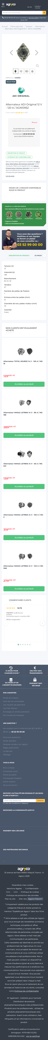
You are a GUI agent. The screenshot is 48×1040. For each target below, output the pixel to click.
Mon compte (8, 768)
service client (34, 18)
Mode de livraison (11, 698)
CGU (8, 892)
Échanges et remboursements (16, 712)
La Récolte (7, 751)
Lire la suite (10, 176)
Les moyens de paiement (14, 705)
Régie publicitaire (11, 748)
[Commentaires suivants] (42, 623)
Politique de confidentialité (26, 991)
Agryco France (34, 899)
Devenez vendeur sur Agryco (15, 744)
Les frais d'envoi (10, 708)
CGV (16, 892)
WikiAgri (7, 755)
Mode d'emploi (9, 741)
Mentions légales (14, 888)
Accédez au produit (24, 384)
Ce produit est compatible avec (19, 157)
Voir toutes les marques (13, 715)
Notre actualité (9, 775)
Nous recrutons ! (10, 785)
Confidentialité (31, 888)
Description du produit (16, 153)
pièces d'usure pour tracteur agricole (22, 167)
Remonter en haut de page (24, 658)
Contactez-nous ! (10, 771)
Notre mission (9, 782)
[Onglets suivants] (44, 255)
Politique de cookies (30, 892)
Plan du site (10, 899)
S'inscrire (40, 800)
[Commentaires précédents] (5, 623)
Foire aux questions (11, 737)
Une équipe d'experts (12, 778)
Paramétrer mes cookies (22, 885)
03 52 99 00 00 (10, 18)
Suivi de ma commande (13, 701)
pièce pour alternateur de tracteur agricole (23, 163)
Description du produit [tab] (19, 255)
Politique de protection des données (22, 895)
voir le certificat (33, 1036)
